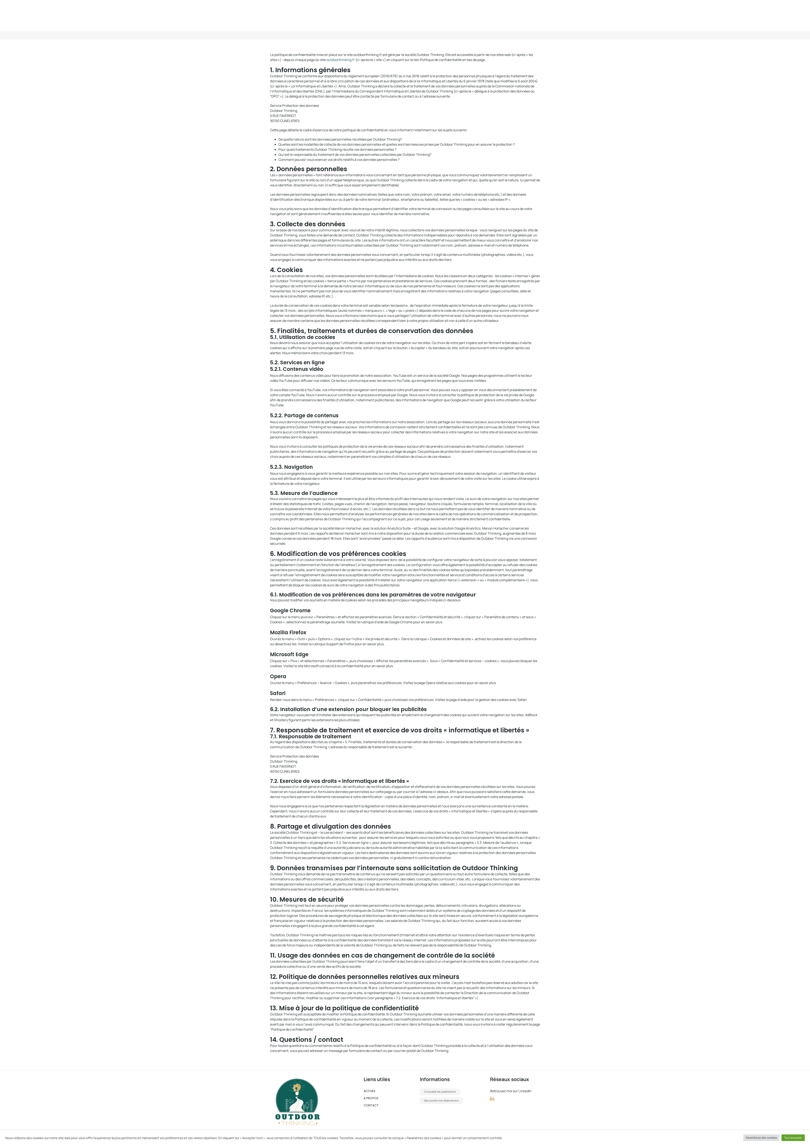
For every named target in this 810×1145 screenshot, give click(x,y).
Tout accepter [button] (793, 1138)
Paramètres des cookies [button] (761, 1138)
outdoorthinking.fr (340, 59)
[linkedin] (492, 1099)
